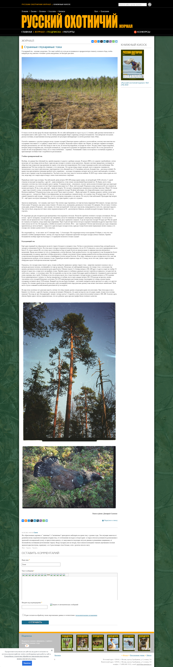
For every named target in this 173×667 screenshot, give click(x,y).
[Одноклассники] (95, 41)
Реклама (33, 11)
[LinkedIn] (104, 41)
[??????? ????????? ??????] (76, 28)
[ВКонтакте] (92, 41)
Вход (96, 11)
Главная (26, 32)
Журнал (40, 32)
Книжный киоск (62, 4)
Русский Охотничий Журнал (36, 4)
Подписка (42, 11)
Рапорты (69, 32)
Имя (23, 548)
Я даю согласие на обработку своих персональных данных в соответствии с (60, 615)
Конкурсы (143, 32)
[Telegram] (116, 41)
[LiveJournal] (107, 41)
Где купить (52, 11)
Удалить (34, 548)
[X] (101, 41)
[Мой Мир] (98, 41)
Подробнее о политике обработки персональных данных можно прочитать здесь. (26, 657)
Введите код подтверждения (32, 603)
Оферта (149, 655)
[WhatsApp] (113, 41)
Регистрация (105, 11)
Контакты (62, 11)
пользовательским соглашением (86, 615)
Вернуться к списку (111, 520)
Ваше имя (26, 560)
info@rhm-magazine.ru (144, 664)
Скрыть (28, 548)
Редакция (25, 11)
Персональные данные (137, 655)
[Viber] (110, 41)
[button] (26, 655)
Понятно (27, 663)
